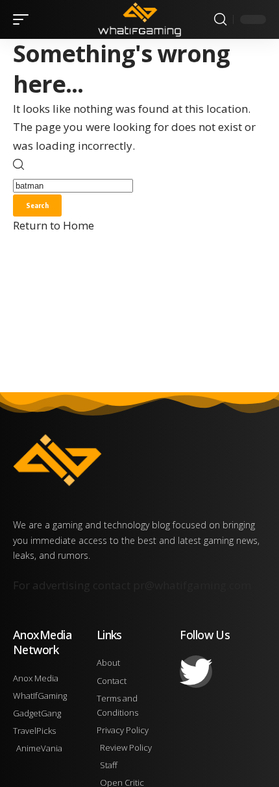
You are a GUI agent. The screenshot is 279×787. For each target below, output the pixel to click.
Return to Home (53, 225)
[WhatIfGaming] (139, 19)
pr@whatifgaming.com (192, 585)
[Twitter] (196, 671)
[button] (24, 19)
